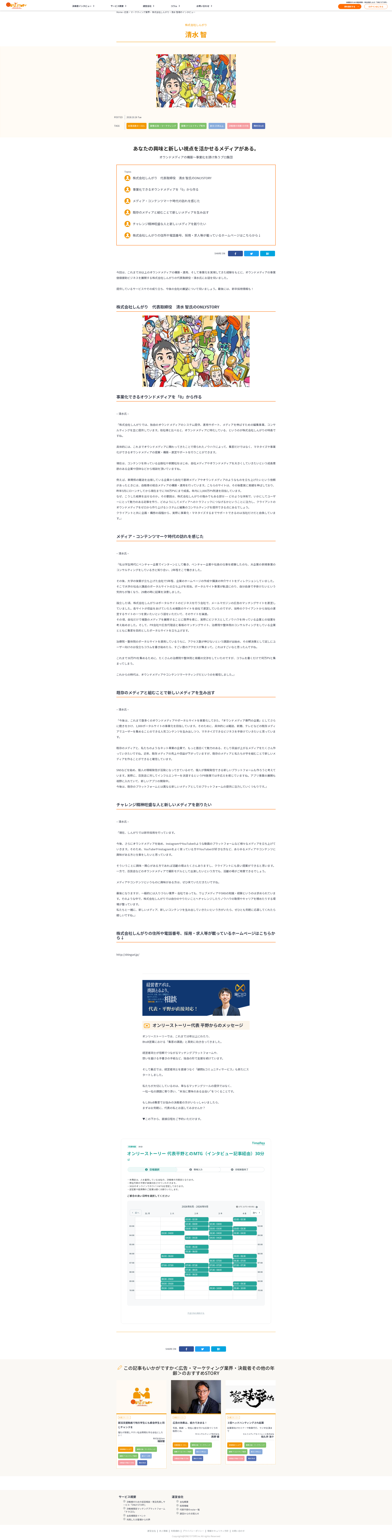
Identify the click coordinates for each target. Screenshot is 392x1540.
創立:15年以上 (217, 125)
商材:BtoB (259, 125)
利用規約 (175, 1530)
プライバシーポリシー (193, 1530)
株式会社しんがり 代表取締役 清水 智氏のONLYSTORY (172, 178)
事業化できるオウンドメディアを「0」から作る (166, 189)
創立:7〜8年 (146, 1456)
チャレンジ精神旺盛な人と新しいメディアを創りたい (169, 224)
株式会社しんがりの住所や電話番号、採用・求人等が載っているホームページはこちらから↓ (197, 235)
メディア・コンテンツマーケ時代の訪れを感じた (166, 201)
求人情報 (163, 1530)
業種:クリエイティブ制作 (193, 125)
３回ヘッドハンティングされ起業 (245, 1422)
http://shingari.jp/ (127, 954)
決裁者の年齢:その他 (239, 125)
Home (119, 12)
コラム (174, 5)
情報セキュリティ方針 (218, 1530)
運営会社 (151, 1530)
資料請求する (349, 6)
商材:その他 (198, 1458)
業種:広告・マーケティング (163, 125)
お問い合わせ (202, 5)
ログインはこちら (376, 6)
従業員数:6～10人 (136, 125)
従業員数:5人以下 (126, 1449)
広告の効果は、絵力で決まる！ (190, 1422)
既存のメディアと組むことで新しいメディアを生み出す (171, 212)
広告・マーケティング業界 (137, 12)
